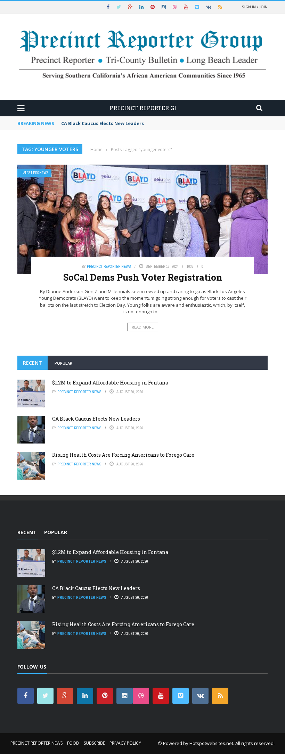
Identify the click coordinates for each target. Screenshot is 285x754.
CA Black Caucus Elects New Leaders (102, 123)
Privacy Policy (125, 743)
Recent (32, 362)
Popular (63, 363)
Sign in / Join (255, 6)
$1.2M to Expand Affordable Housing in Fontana (110, 382)
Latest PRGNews (35, 173)
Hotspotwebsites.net (211, 743)
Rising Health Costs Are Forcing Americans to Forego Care (123, 454)
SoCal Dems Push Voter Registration (142, 277)
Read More (143, 327)
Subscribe (94, 743)
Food (73, 743)
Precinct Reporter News (109, 266)
